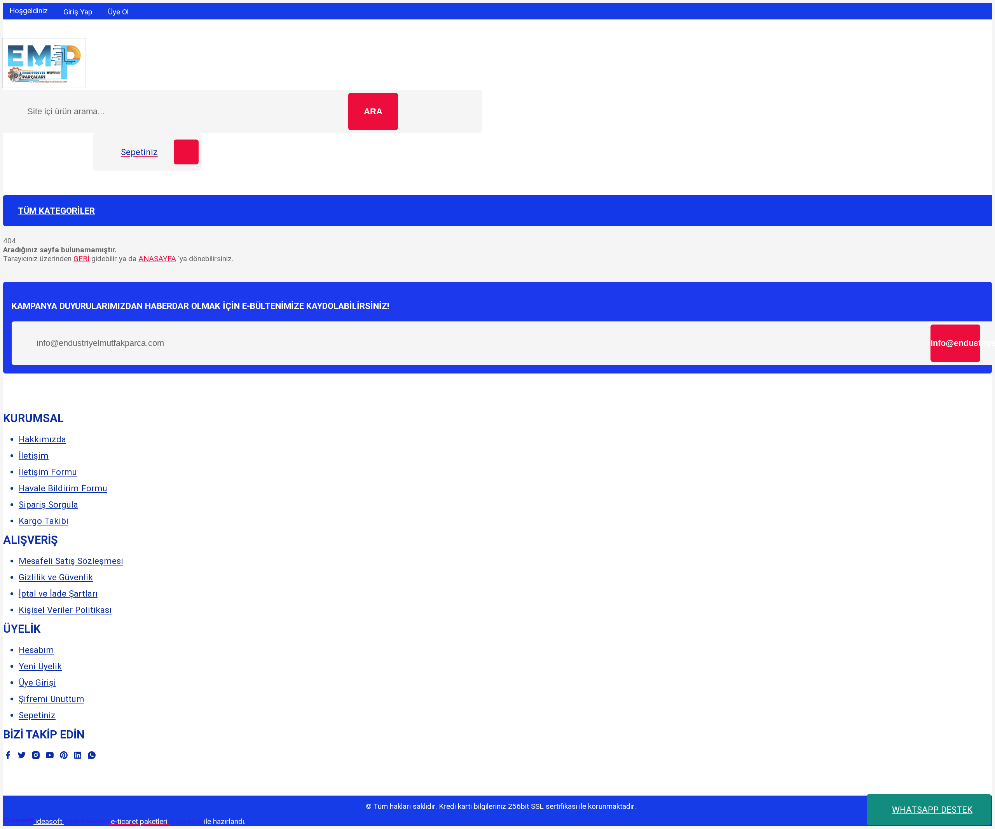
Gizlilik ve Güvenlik (56, 577)
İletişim (34, 455)
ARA (373, 111)
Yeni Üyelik (40, 666)
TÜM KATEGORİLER (56, 211)
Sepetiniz (37, 715)
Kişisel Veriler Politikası (65, 610)
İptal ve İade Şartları (58, 593)
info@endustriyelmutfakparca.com (955, 343)
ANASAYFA (157, 258)
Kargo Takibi (43, 521)
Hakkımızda (42, 439)
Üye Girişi (37, 682)
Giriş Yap (78, 11)
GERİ (81, 258)
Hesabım (36, 650)
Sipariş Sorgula (48, 504)
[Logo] (44, 85)
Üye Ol (118, 11)
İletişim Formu (48, 472)
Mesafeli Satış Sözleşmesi (71, 561)
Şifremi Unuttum (51, 699)
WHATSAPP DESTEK (932, 810)
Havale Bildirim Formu (63, 488)
